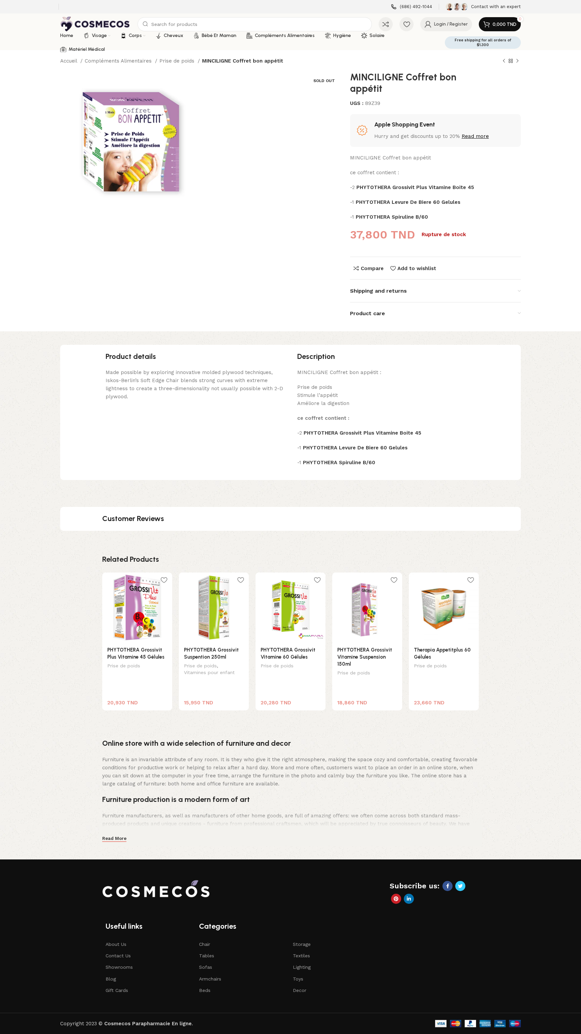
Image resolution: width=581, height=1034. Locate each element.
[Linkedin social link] (409, 899)
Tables (206, 955)
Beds (204, 990)
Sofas (205, 967)
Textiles (301, 955)
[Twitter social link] (460, 886)
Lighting (302, 967)
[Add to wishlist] (163, 580)
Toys (298, 979)
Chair (204, 944)
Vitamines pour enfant (209, 672)
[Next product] (517, 61)
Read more (475, 136)
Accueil (69, 61)
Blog (111, 979)
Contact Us (118, 955)
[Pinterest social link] (396, 899)
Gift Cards (117, 990)
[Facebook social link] (447, 886)
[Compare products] (385, 24)
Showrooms (119, 967)
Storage (302, 944)
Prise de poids (177, 61)
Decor (299, 990)
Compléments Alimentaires (119, 61)
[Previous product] (504, 61)
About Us (116, 944)
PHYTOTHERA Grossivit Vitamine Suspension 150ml (364, 657)
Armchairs (210, 979)
